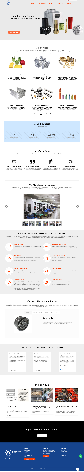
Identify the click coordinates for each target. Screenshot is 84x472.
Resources (60, 3)
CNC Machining (27, 450)
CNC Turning (26, 452)
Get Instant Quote (42, 435)
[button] (80, 456)
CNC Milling (26, 451)
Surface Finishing (27, 456)
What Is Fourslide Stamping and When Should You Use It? (66, 407)
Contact (69, 3)
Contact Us (63, 455)
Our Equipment (64, 451)
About (32, 3)
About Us (63, 450)
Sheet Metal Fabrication (28, 454)
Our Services (42, 3)
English (70, 0)
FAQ (62, 454)
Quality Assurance (65, 452)
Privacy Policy (51, 468)
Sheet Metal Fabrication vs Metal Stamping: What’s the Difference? (41, 407)
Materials (51, 3)
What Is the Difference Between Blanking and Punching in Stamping (16, 407)
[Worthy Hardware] (8, 3)
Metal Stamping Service (28, 455)
